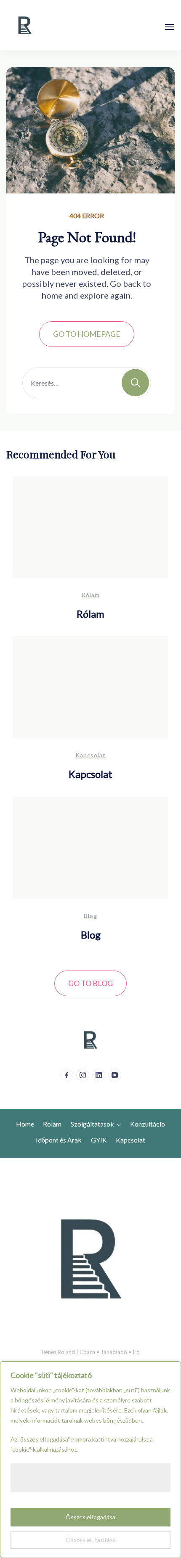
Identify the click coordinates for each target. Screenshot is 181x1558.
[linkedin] (98, 1075)
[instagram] (82, 1075)
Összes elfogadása (90, 1517)
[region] (90, 1459)
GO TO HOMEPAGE (86, 334)
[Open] (170, 27)
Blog (90, 915)
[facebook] (66, 1075)
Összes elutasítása (91, 1539)
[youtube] (114, 1075)
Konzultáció (147, 1124)
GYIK (99, 1140)
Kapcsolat (90, 755)
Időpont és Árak (59, 1140)
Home (25, 1124)
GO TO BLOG (90, 983)
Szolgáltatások (92, 1124)
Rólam (91, 594)
